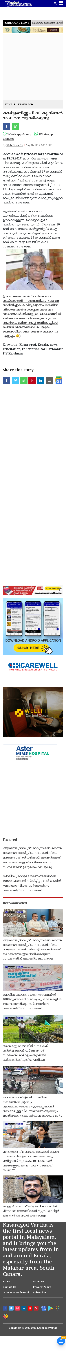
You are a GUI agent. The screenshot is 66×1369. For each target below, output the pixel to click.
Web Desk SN (14, 145)
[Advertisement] (33, 67)
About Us (38, 1281)
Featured (10, 840)
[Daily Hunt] (57, 1308)
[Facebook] (5, 1308)
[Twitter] (11, 1308)
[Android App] (50, 1308)
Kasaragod (25, 104)
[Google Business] (43, 1308)
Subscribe (39, 1292)
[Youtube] (30, 1308)
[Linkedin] (24, 1308)
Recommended (15, 903)
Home (8, 104)
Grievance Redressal (16, 1292)
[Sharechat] (5, 1316)
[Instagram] (18, 1308)
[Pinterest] (36, 1308)
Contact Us (9, 1287)
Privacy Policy (42, 1287)
